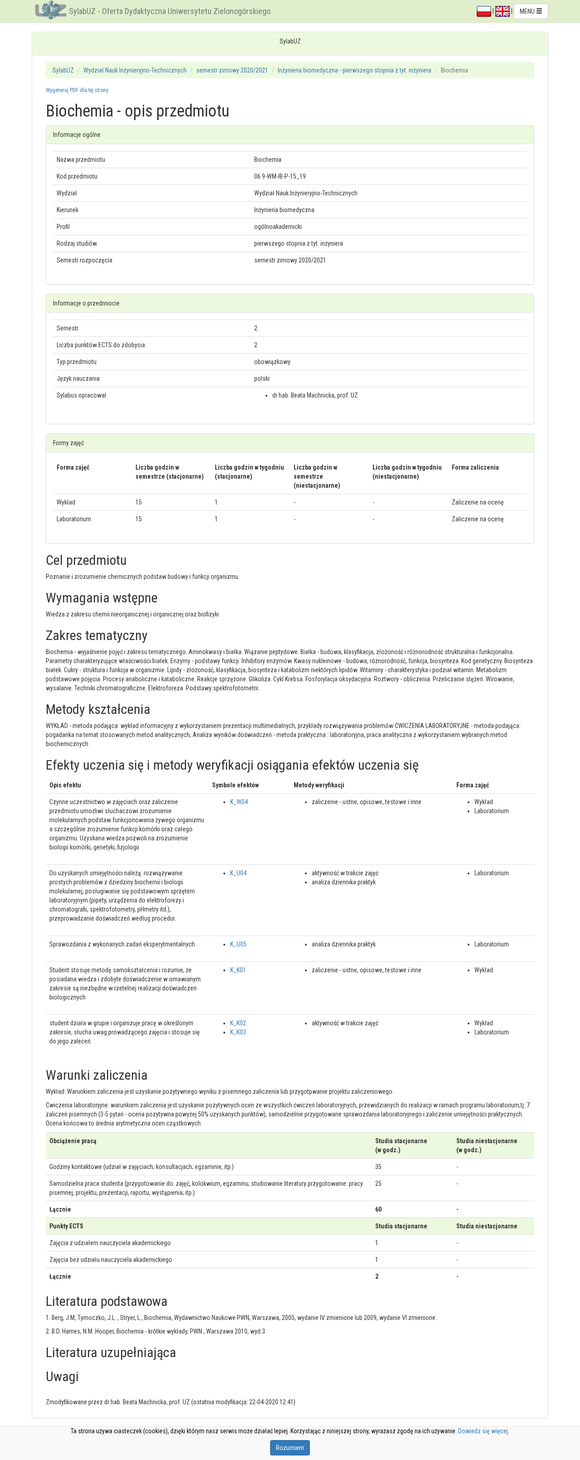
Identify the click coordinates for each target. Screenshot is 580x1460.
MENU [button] (528, 11)
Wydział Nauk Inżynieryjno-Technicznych (135, 70)
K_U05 (238, 944)
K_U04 (238, 873)
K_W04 (239, 801)
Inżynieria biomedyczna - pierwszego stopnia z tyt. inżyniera (354, 70)
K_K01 (238, 970)
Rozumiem (290, 1447)
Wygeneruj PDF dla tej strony (77, 90)
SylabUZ (63, 70)
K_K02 (238, 1023)
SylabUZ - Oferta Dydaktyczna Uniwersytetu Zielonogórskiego (170, 11)
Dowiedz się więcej (483, 1431)
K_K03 (238, 1032)
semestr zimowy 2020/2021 (232, 70)
